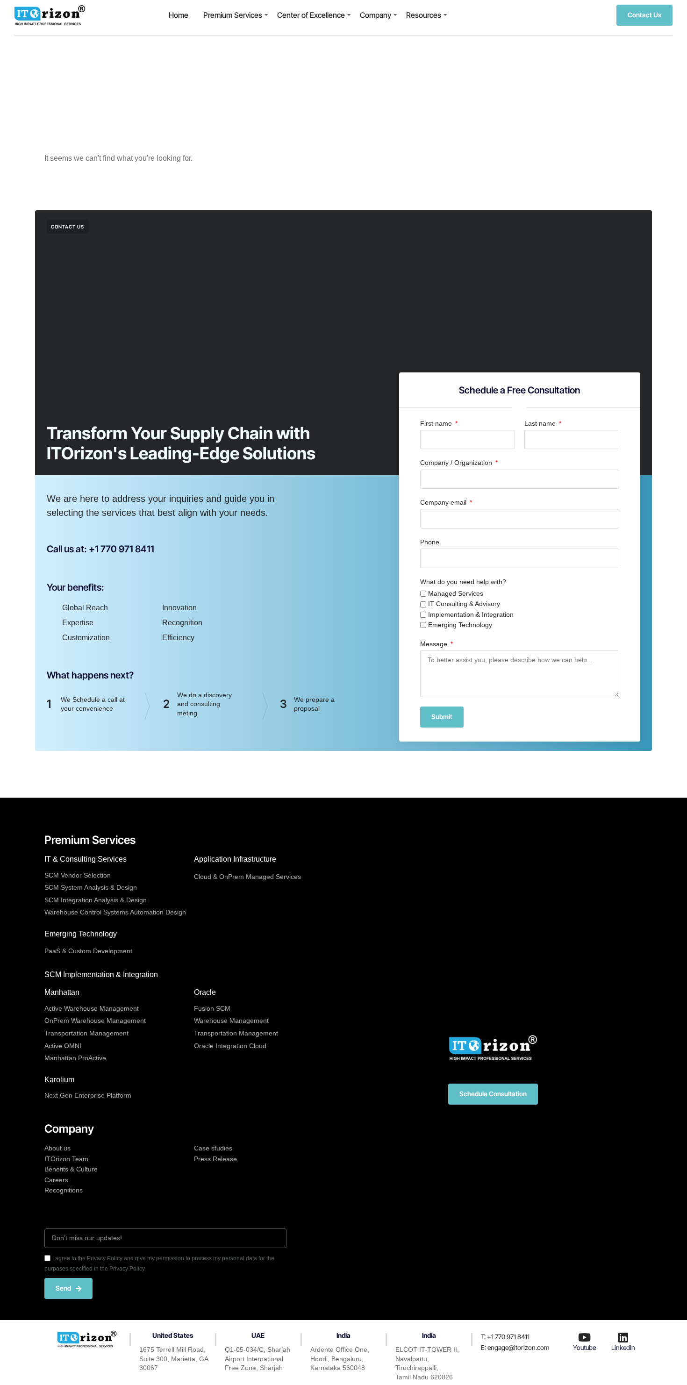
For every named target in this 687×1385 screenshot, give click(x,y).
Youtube (584, 1347)
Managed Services (455, 593)
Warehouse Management (231, 1020)
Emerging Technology (460, 624)
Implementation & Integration (471, 614)
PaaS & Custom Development (88, 951)
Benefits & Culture (71, 1169)
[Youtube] (584, 1337)
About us (57, 1148)
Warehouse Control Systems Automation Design (115, 912)
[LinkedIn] (623, 1337)
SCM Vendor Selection (77, 875)
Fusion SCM (212, 1008)
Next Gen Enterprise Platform (87, 1095)
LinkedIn (623, 1347)
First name (437, 423)
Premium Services (232, 15)
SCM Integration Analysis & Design (95, 900)
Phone (429, 542)
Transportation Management (86, 1033)
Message (434, 644)
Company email (444, 502)
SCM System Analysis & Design (90, 887)
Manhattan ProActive (75, 1058)
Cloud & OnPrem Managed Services (247, 876)
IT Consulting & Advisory (464, 603)
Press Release (215, 1159)
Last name (541, 423)
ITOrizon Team (66, 1159)
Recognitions (63, 1190)
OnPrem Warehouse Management (95, 1020)
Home (178, 15)
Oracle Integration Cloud (230, 1045)
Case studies (213, 1148)
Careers (56, 1180)
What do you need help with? (463, 581)
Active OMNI (62, 1045)
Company (375, 15)
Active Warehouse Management (91, 1008)
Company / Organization (457, 462)
